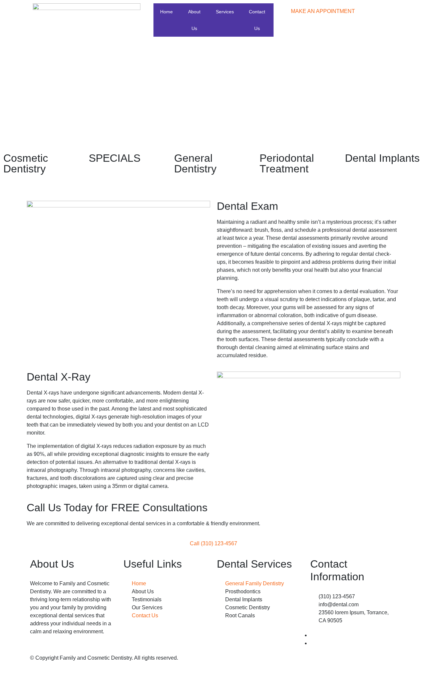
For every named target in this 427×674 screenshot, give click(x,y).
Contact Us (257, 20)
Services (225, 11)
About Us (194, 20)
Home (166, 11)
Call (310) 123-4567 (213, 543)
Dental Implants (382, 158)
